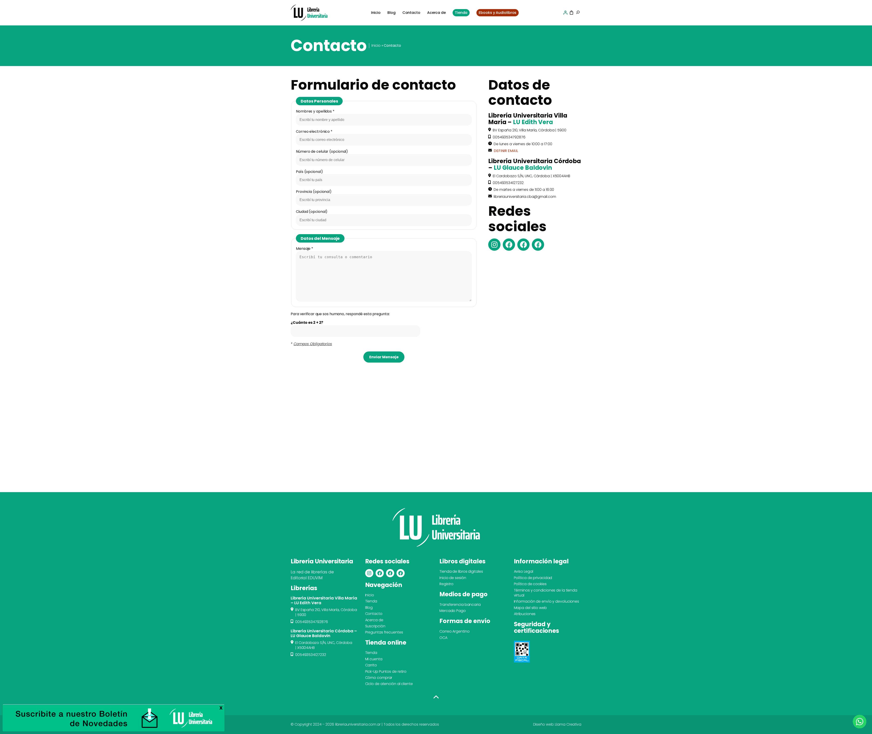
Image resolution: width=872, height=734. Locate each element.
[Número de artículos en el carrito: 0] (571, 13)
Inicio (376, 45)
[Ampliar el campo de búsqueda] (578, 12)
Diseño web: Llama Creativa (557, 724)
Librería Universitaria (322, 561)
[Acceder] (565, 13)
